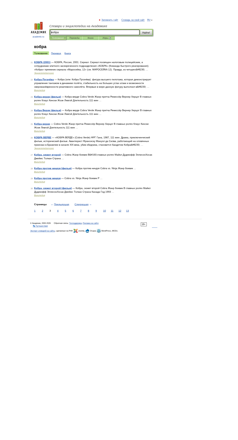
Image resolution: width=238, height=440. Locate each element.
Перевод (56, 53)
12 (119, 210)
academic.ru (38, 37)
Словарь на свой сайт (133, 20)
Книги (91, 38)
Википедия (39, 90)
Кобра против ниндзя (47, 178)
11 (112, 210)
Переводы (74, 38)
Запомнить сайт (110, 20)
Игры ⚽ (107, 38)
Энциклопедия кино (44, 73)
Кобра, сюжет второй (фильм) (53, 188)
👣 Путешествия (40, 226)
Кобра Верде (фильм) (47, 110)
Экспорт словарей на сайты (42, 231)
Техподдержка (75, 223)
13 (127, 210)
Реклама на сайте (91, 223)
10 (104, 210)
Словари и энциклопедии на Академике (78, 26)
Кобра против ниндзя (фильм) (53, 168)
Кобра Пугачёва (44, 79)
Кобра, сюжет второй (47, 154)
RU (148, 20)
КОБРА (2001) (42, 62)
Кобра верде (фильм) (47, 96)
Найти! (146, 32)
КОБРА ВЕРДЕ (42, 137)
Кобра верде (42, 123)
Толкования (58, 38)
